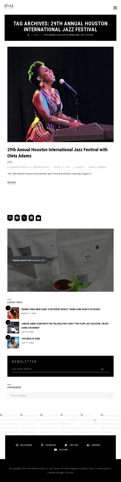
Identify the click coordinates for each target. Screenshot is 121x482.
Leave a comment (98, 167)
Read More (11, 182)
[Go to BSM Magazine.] (28, 35)
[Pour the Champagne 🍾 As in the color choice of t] (91, 423)
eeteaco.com (29, 260)
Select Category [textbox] (18, 395)
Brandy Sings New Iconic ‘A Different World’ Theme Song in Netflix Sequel (60, 309)
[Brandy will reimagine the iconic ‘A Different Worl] (10, 423)
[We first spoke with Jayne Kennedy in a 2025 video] (30, 423)
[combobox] (60, 395)
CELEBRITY (79, 167)
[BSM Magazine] (8, 7)
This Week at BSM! (30, 338)
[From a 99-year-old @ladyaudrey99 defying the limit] (111, 423)
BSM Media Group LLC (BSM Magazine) (30, 167)
